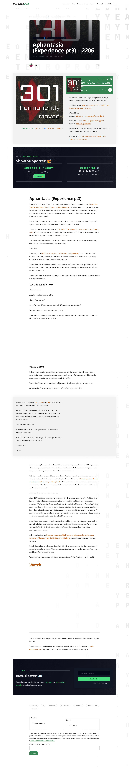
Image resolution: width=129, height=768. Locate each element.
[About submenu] (94, 3)
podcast (34, 698)
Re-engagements (39, 713)
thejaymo (21, 4)
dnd (43, 694)
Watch (35, 554)
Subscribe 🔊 (90, 157)
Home (30, 17)
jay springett (65, 694)
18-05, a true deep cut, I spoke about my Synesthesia (60, 243)
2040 (48, 391)
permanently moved (92, 694)
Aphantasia (34, 694)
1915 (36, 391)
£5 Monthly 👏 (39, 165)
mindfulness (78, 694)
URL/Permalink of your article (39, 734)
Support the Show (39, 157)
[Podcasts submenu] (69, 3)
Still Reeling (73, 715)
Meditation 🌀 (40, 38)
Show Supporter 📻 (33, 150)
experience (52, 694)
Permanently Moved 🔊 (41, 17)
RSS (98, 65)
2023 (41, 391)
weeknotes (48, 671)
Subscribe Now (94, 668)
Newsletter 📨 (29, 665)
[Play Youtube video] (64, 332)
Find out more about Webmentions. (42, 730)
